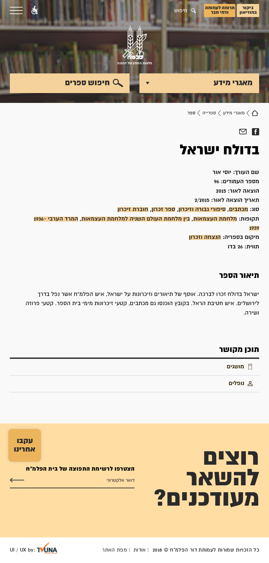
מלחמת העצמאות (215, 219)
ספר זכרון (163, 209)
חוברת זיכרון (132, 209)
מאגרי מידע (234, 113)
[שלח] (17, 480)
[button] (34, 10)
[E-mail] (243, 132)
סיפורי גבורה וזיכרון (202, 209)
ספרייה (209, 113)
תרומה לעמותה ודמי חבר (220, 10)
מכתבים (238, 209)
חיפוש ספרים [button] (87, 83)
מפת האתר (114, 550)
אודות (140, 550)
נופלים (236, 383)
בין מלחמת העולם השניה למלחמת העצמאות (135, 219)
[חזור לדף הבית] (255, 113)
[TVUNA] (47, 548)
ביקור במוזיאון (248, 10)
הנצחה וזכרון (205, 237)
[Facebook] (255, 132)
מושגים (235, 366)
